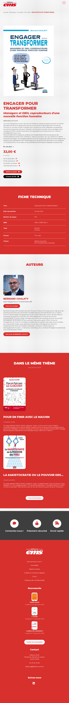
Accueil (5, 12)
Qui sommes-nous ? (34, 561)
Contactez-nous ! (14, 531)
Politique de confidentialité (34, 580)
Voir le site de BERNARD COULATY (16, 334)
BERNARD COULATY (10, 121)
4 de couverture (9, 161)
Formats (20, 12)
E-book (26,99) (11, 176)
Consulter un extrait (10, 163)
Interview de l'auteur (10, 165)
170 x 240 (27, 12)
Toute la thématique (34, 498)
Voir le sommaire (9, 158)
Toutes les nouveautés (34, 642)
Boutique (13, 12)
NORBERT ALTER (9, 422)
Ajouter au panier (11, 172)
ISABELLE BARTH (9, 480)
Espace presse (34, 569)
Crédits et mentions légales (34, 573)
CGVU (34, 576)
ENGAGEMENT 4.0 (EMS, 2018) (13, 318)
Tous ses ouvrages (11, 306)
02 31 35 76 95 (34, 663)
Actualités (34, 565)
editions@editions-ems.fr (34, 666)
